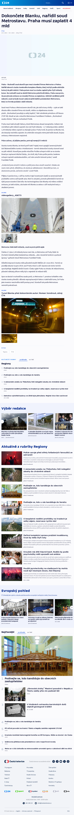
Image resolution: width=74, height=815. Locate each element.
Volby (25, 8)
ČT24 (2, 31)
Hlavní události (8, 8)
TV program (8, 767)
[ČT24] (5, 3)
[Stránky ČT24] (7, 791)
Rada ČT (7, 778)
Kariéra (51, 778)
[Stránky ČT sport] (19, 791)
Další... (52, 8)
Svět (38, 8)
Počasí (29, 778)
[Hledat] (63, 3)
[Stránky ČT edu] (66, 791)
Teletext (7, 775)
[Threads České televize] (68, 761)
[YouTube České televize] (60, 761)
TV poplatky (30, 771)
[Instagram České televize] (53, 761)
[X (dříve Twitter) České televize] (64, 761)
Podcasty (51, 775)
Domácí (32, 8)
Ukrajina (18, 8)
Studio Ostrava (31, 775)
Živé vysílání (52, 767)
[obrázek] (37, 55)
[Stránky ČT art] (56, 791)
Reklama (7, 771)
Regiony (45, 8)
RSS (68, 811)
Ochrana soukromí (27, 811)
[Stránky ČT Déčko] (45, 791)
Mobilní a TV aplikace (55, 782)
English (18, 811)
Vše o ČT (29, 785)
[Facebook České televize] (57, 761)
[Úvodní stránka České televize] (15, 761)
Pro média (30, 767)
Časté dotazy (9, 785)
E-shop (7, 782)
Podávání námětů (32, 782)
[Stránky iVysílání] (33, 791)
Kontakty (52, 785)
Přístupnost (37, 811)
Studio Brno (52, 771)
